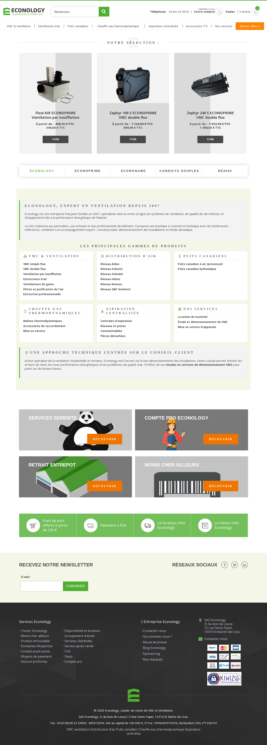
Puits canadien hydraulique (197, 269)
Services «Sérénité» (79, 641)
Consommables (111, 331)
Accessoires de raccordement (44, 326)
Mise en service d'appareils (197, 327)
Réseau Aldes (109, 264)
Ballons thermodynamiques (42, 321)
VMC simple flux (34, 264)
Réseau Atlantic (111, 269)
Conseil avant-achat (35, 651)
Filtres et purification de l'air (43, 289)
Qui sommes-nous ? (157, 636)
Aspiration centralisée (123, 311)
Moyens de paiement (36, 656)
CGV (68, 651)
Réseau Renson (111, 284)
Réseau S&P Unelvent (115, 289)
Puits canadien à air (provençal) (200, 264)
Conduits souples (179, 171)
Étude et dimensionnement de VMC (203, 322)
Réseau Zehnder (111, 274)
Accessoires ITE (197, 26)
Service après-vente (79, 646)
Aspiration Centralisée (163, 26)
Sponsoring (151, 654)
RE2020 (225, 171)
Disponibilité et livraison (82, 631)
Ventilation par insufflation (42, 274)
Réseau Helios (110, 279)
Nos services (223, 26)
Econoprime (88, 171)
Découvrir (104, 439)
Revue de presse (155, 642)
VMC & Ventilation (19, 26)
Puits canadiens (77, 26)
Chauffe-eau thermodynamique (118, 26)
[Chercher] (104, 11)
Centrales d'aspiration (116, 321)
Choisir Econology (34, 631)
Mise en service (34, 331)
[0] (252, 11)
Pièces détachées (112, 336)
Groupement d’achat (79, 636)
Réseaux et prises (113, 326)
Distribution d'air (49, 26)
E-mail (25, 577)
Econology (42, 171)
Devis (69, 656)
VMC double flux (34, 269)
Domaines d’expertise (37, 646)
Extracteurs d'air (35, 279)
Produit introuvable (35, 641)
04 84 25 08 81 (179, 11)
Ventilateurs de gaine (38, 284)
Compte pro (73, 661)
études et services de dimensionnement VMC (199, 365)
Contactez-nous (154, 631)
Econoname (133, 171)
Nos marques (153, 659)
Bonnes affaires (250, 26)
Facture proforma (34, 661)
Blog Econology (154, 648)
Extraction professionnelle (42, 294)
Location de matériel (192, 317)
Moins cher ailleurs (35, 636)
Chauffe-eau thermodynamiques (55, 311)
